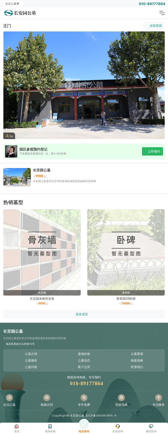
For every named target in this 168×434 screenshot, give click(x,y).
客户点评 (84, 367)
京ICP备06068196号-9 (100, 415)
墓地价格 (84, 354)
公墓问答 (31, 367)
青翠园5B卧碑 (126, 298)
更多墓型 (82, 314)
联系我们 (137, 367)
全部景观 (156, 25)
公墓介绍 (31, 354)
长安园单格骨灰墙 (42, 298)
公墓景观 (137, 354)
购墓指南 (137, 360)
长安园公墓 (42, 170)
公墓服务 (31, 360)
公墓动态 (84, 360)
